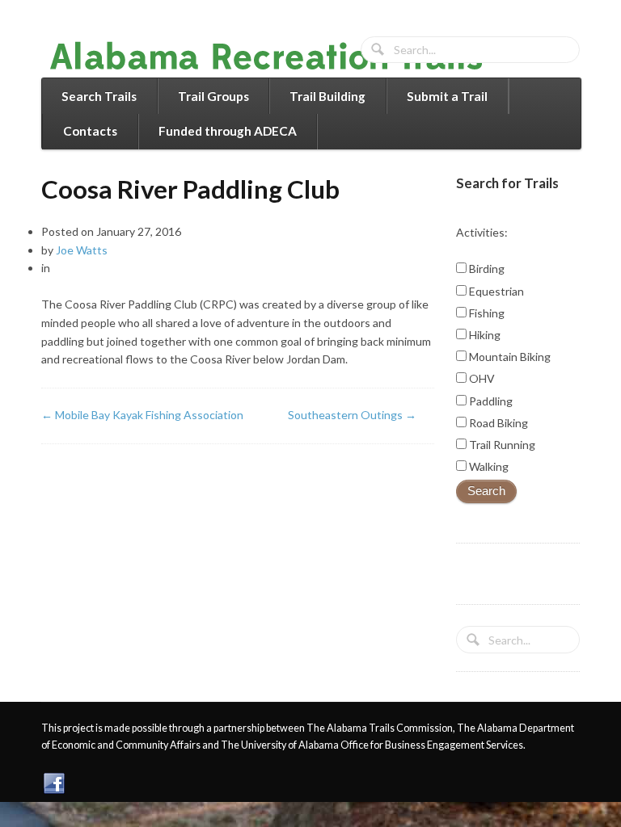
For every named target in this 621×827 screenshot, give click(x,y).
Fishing (486, 313)
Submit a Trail (447, 96)
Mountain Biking (509, 356)
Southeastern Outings (352, 415)
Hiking (484, 335)
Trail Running (501, 444)
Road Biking (497, 423)
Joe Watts (82, 250)
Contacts (90, 131)
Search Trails (99, 96)
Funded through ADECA (227, 131)
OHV (481, 378)
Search (486, 491)
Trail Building (327, 96)
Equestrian (495, 291)
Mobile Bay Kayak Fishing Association (142, 415)
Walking (488, 466)
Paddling (490, 401)
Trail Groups (213, 96)
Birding (486, 268)
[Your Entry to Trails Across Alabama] (282, 67)
